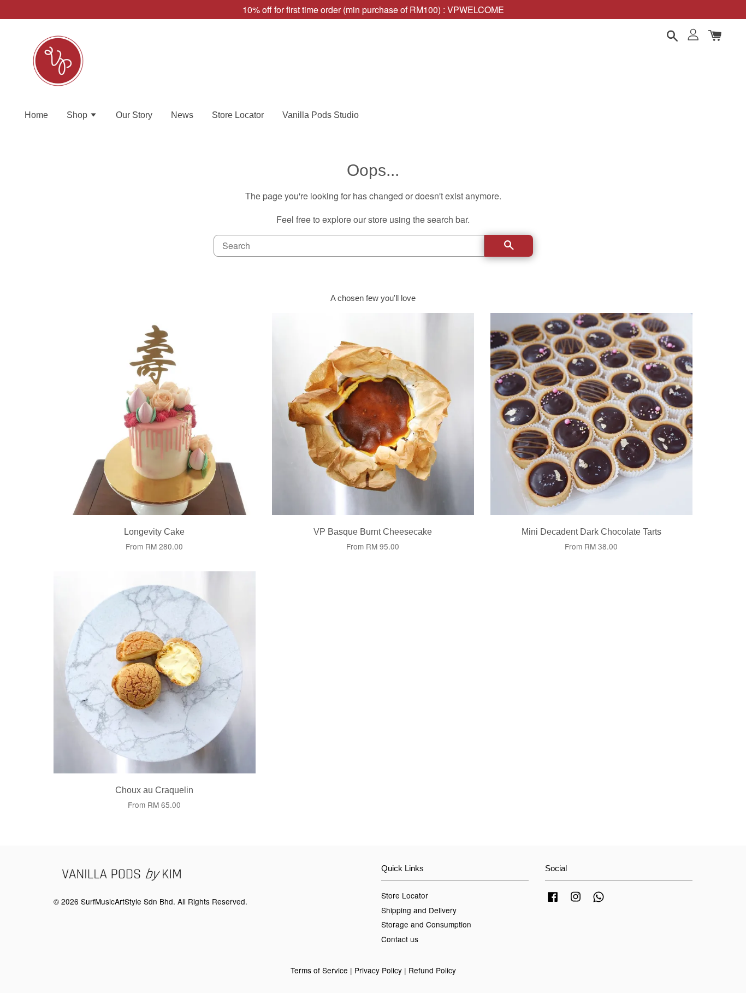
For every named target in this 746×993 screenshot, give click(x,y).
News (182, 115)
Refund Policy (432, 970)
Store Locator (238, 115)
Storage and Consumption (426, 924)
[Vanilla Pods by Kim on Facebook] (552, 901)
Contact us (399, 938)
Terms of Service (319, 970)
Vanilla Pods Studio (320, 115)
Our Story (134, 115)
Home (36, 115)
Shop (78, 115)
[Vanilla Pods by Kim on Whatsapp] (598, 901)
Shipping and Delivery (419, 910)
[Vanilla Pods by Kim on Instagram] (575, 901)
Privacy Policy (378, 970)
